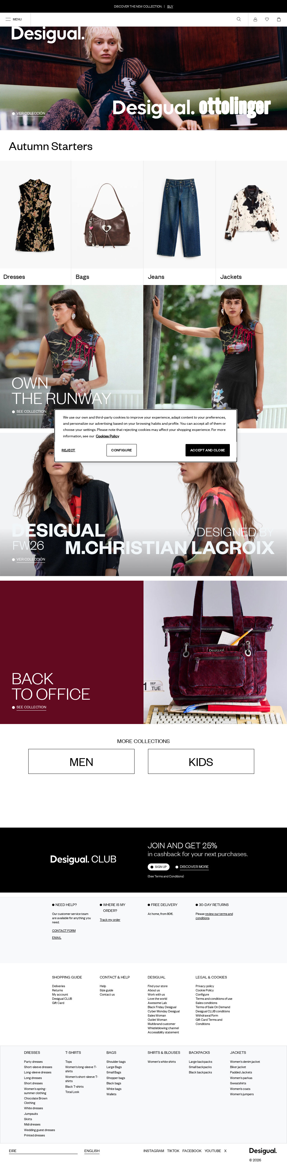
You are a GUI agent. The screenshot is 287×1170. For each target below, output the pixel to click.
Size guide (106, 990)
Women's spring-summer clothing (35, 1091)
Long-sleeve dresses (37, 1072)
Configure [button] (202, 994)
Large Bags (114, 1067)
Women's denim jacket (245, 1061)
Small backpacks (200, 1067)
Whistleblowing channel (163, 1028)
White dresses (33, 1108)
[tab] (72, 979)
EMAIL (56, 937)
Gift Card (58, 1003)
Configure (121, 450)
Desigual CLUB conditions (213, 1011)
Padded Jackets (241, 1072)
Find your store (158, 986)
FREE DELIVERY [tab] (164, 904)
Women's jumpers (242, 1094)
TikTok (173, 1150)
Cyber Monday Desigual (164, 1011)
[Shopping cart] (280, 19)
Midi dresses (32, 1124)
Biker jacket (238, 1067)
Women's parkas (241, 1078)
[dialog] (146, 436)
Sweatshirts (238, 1083)
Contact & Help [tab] (115, 977)
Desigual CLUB (62, 999)
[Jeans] (180, 215)
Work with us (156, 994)
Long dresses (33, 1078)
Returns (57, 990)
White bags (114, 1089)
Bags (111, 1053)
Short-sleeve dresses (38, 1067)
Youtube (213, 1150)
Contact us (107, 994)
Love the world (157, 999)
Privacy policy (205, 986)
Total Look (72, 1092)
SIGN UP (161, 867)
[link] (239, 19)
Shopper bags (116, 1078)
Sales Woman (157, 1015)
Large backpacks (200, 1061)
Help (103, 986)
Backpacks (199, 1053)
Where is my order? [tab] (114, 907)
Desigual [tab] (156, 977)
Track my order (110, 919)
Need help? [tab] (66, 904)
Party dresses (33, 1061)
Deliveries (58, 986)
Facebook (192, 1150)
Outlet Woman (157, 1020)
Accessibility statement (163, 1032)
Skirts (28, 1119)
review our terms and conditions (214, 916)
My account (60, 994)
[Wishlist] (268, 19)
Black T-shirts (74, 1086)
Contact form (64, 930)
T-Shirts (73, 1053)
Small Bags (114, 1072)
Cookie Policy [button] (205, 990)
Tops (68, 1061)
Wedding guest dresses (39, 1130)
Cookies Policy (107, 435)
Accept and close (207, 450)
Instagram (154, 1150)
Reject (68, 450)
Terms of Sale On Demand (213, 1007)
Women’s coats (240, 1089)
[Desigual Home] (49, 34)
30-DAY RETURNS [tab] (214, 904)
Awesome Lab (157, 1003)
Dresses (32, 1053)
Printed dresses (34, 1135)
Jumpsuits (31, 1113)
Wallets (111, 1094)
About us (154, 990)
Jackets (238, 1053)
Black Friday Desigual (162, 1007)
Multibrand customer (161, 1024)
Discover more (194, 866)
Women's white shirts (162, 1061)
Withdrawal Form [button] (207, 1015)
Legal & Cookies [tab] (211, 977)
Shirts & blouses (164, 1053)
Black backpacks (200, 1072)
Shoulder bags (116, 1061)
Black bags (114, 1083)
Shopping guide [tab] (67, 977)
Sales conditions (206, 1003)
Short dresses (33, 1083)
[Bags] (107, 215)
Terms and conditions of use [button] (214, 999)
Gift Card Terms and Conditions (209, 1022)
